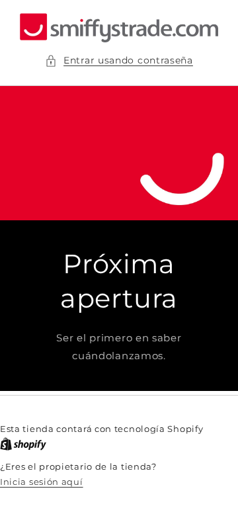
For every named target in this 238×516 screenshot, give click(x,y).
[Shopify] (23, 444)
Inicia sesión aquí (41, 481)
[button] (119, 60)
